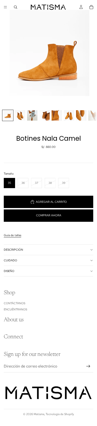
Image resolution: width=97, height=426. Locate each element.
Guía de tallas (12, 235)
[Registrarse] (88, 366)
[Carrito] (91, 7)
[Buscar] (15, 7)
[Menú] (5, 7)
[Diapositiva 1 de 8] (8, 115)
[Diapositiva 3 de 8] (32, 115)
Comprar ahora (48, 215)
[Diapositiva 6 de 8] (69, 115)
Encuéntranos (15, 309)
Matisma (39, 414)
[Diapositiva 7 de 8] (81, 115)
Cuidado (10, 260)
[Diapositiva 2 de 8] (20, 115)
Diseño (9, 271)
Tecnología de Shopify (60, 414)
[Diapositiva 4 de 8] (44, 115)
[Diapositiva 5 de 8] (57, 115)
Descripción (13, 250)
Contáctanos (14, 303)
